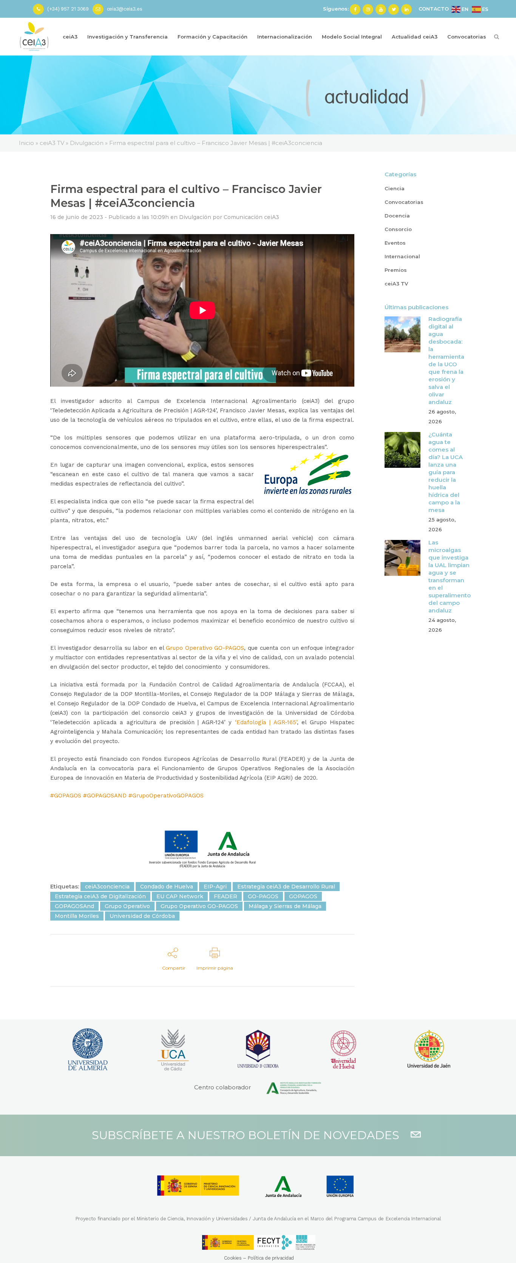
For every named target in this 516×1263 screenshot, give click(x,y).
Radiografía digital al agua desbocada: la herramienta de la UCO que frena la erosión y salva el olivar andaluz (446, 360)
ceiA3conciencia (107, 886)
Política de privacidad (270, 1258)
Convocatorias (404, 202)
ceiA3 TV (396, 284)
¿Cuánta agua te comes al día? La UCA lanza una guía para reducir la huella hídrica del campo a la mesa (445, 472)
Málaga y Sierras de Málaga (285, 906)
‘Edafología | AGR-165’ (266, 722)
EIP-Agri (215, 886)
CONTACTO (434, 9)
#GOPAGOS (65, 795)
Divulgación (195, 217)
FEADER (225, 896)
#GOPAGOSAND (105, 795)
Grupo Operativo (127, 906)
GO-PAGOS (263, 896)
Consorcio (398, 229)
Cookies (233, 1258)
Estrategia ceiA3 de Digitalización (100, 896)
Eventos (395, 243)
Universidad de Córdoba (142, 916)
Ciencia (395, 188)
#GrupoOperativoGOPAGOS (166, 795)
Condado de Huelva (166, 886)
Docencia (397, 216)
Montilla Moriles (77, 916)
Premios (396, 270)
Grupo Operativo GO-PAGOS (205, 648)
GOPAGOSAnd (74, 906)
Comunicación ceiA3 (251, 217)
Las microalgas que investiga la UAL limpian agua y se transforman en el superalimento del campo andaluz (449, 576)
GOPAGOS (303, 896)
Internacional (402, 256)
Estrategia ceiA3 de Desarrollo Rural (286, 886)
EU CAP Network (179, 896)
